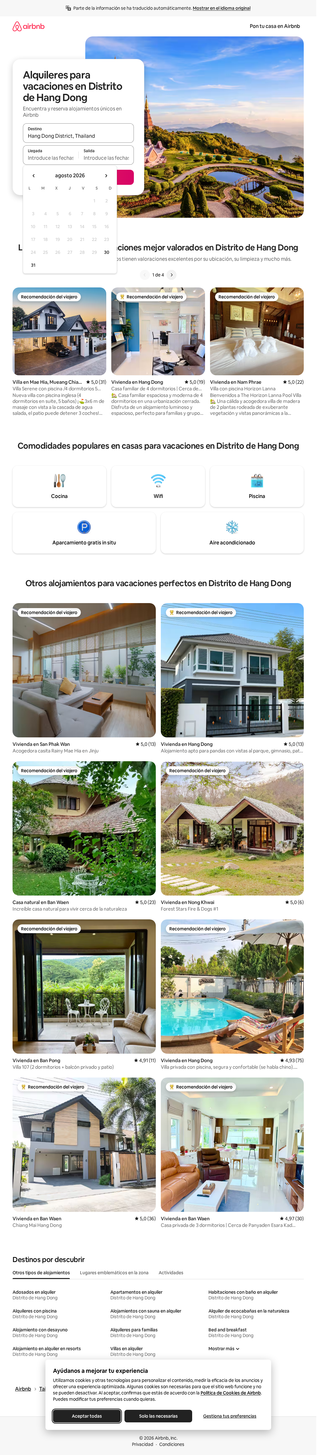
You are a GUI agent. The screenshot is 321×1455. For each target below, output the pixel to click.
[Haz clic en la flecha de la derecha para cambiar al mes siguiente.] (106, 176)
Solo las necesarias (158, 1416)
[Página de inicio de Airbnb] (29, 26)
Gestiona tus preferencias (229, 1416)
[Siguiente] (171, 275)
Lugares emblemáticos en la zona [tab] (114, 1273)
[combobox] (78, 136)
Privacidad (142, 1444)
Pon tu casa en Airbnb (275, 26)
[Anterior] (145, 275)
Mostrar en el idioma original (221, 8)
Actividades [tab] (171, 1273)
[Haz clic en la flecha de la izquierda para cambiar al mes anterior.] (34, 176)
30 (106, 252)
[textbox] (50, 158)
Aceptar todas (87, 1416)
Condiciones (171, 1444)
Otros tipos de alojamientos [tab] (41, 1273)
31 (33, 265)
